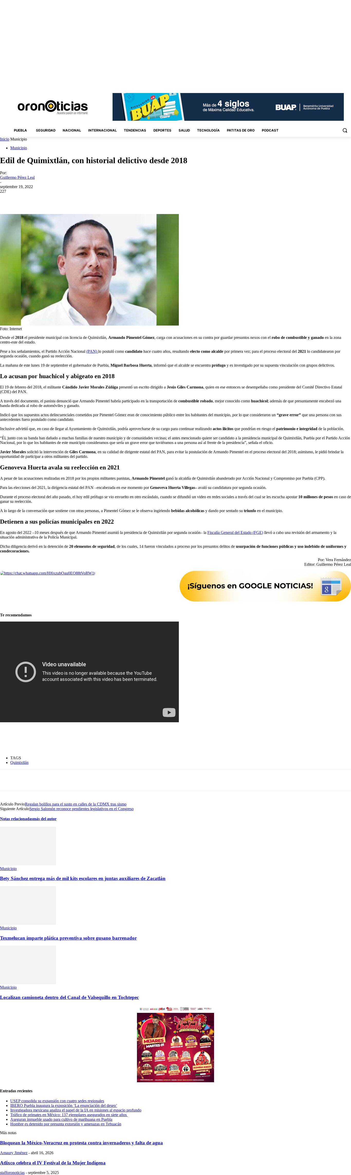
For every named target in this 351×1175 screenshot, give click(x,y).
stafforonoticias (12, 1172)
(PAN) (92, 351)
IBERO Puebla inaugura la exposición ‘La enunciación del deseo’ (63, 1105)
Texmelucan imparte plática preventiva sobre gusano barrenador (68, 938)
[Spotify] (334, 82)
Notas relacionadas (16, 819)
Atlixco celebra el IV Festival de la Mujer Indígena (53, 1162)
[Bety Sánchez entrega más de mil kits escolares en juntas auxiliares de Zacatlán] (28, 864)
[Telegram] (108, 199)
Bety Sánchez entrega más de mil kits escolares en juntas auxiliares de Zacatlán (82, 878)
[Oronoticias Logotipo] (52, 107)
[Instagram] (319, 82)
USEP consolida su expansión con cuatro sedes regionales (57, 1101)
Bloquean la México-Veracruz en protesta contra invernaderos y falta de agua (81, 1142)
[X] (341, 82)
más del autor (45, 819)
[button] (345, 130)
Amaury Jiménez (13, 1153)
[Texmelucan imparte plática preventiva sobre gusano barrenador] (28, 923)
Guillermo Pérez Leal (17, 177)
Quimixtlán (19, 762)
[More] (126, 199)
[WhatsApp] (89, 199)
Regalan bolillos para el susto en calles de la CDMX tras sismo (75, 804)
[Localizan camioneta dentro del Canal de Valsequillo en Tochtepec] (28, 982)
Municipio (18, 148)
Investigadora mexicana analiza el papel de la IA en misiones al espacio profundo (75, 1110)
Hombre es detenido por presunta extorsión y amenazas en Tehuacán (65, 1124)
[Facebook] (312, 82)
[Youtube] (348, 82)
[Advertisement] (93, 739)
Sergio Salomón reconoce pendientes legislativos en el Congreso (81, 809)
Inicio (4, 139)
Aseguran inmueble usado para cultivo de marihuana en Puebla (61, 1119)
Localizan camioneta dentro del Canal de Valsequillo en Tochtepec (69, 997)
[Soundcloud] (327, 82)
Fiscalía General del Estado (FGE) (235, 532)
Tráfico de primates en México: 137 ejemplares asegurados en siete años (69, 1115)
